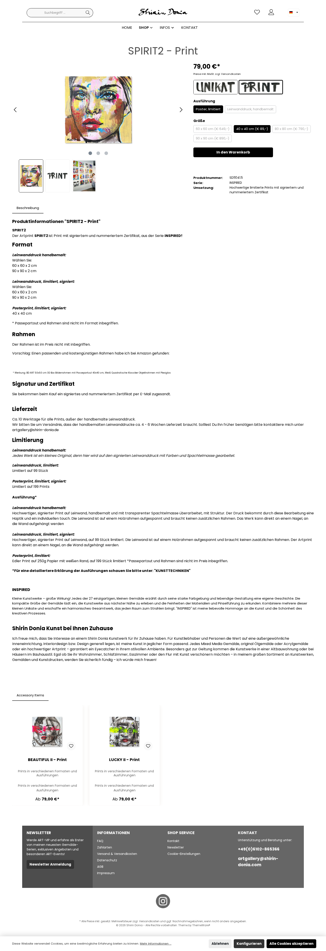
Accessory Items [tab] (30, 695)
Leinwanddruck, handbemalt (250, 109)
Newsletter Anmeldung (50, 864)
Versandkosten (149, 921)
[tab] (27, 208)
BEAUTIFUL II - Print (47, 759)
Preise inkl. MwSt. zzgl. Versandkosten (217, 74)
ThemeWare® (201, 925)
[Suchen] (88, 12)
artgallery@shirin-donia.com (258, 862)
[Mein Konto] (271, 12)
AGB (100, 866)
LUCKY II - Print (124, 759)
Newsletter (175, 847)
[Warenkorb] (281, 10)
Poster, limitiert (208, 109)
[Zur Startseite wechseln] (163, 12)
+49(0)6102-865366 (258, 849)
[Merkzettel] (257, 12)
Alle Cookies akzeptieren (291, 943)
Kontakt (173, 841)
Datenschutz (107, 860)
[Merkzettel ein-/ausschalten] (71, 746)
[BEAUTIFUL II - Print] (47, 732)
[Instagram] (163, 901)
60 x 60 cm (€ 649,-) (213, 128)
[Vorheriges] (15, 110)
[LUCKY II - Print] (124, 732)
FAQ (100, 841)
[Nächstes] (181, 110)
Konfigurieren (249, 943)
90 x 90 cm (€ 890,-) (212, 138)
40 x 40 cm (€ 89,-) (252, 128)
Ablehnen (220, 943)
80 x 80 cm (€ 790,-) (291, 128)
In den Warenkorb (233, 152)
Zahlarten (104, 847)
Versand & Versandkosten (117, 854)
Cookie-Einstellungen (183, 854)
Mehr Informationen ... (155, 943)
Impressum (106, 873)
